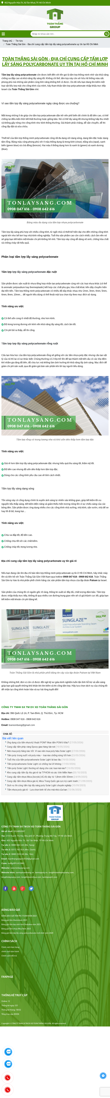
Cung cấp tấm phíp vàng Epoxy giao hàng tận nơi (31, 746)
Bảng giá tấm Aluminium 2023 (14, 920)
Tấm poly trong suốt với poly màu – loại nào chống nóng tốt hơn (39, 755)
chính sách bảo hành (10, 952)
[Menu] (3, 33)
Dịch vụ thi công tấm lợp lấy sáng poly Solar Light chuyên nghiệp (39, 785)
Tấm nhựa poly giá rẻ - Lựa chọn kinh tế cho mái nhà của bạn (37, 789)
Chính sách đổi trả (9, 956)
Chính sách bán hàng (10, 947)
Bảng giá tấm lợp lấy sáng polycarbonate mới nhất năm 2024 (27, 933)
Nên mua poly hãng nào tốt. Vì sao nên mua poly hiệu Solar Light (39, 751)
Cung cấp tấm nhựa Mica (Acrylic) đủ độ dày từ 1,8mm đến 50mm (40, 776)
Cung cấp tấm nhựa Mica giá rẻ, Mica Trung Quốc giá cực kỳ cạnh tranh (42, 781)
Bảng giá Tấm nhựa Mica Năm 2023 (16, 929)
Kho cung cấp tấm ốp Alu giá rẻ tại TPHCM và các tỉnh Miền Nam (39, 772)
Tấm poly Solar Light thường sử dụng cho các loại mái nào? (37, 768)
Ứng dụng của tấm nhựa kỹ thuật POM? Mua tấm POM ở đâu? (38, 742)
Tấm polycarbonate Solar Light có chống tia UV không (34, 764)
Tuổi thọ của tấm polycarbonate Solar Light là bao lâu (34, 759)
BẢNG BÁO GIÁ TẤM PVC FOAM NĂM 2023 (19, 916)
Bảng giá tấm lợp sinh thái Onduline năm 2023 (21, 925)
